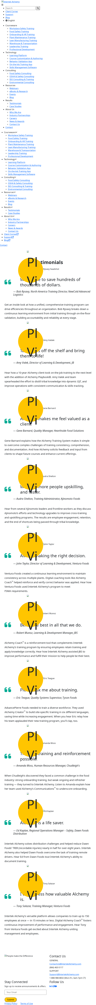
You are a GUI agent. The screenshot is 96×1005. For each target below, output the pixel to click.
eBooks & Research (19, 91)
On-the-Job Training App (21, 64)
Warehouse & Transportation (23, 43)
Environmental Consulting (22, 82)
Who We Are (15, 112)
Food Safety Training (19, 31)
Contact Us (15, 124)
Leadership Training (19, 46)
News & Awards (17, 121)
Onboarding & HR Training (22, 34)
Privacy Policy (10, 1003)
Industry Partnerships (20, 115)
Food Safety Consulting (20, 73)
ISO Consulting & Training (22, 79)
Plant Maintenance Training (23, 37)
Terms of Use (26, 1003)
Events (13, 94)
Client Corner (12, 11)
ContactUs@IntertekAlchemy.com (65, 964)
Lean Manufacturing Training (23, 40)
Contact (9, 127)
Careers (13, 118)
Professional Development (22, 49)
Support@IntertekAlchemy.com (64, 974)
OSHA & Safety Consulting (22, 76)
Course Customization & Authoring (26, 58)
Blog (8, 17)
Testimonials (15, 103)
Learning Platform (18, 55)
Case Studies (16, 106)
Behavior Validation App (21, 61)
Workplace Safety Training (22, 28)
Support (9, 14)
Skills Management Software (23, 67)
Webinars (14, 88)
